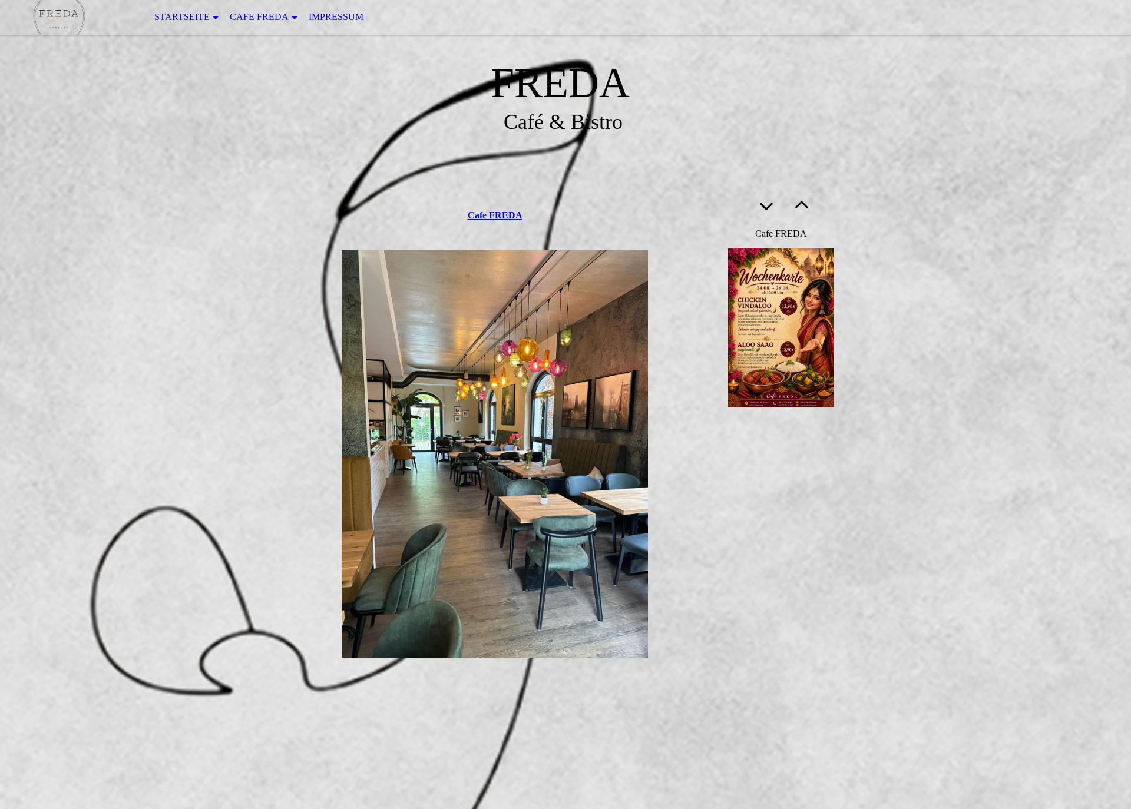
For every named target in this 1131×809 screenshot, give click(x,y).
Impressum (336, 17)
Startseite (182, 17)
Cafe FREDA (259, 17)
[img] (59, 17)
